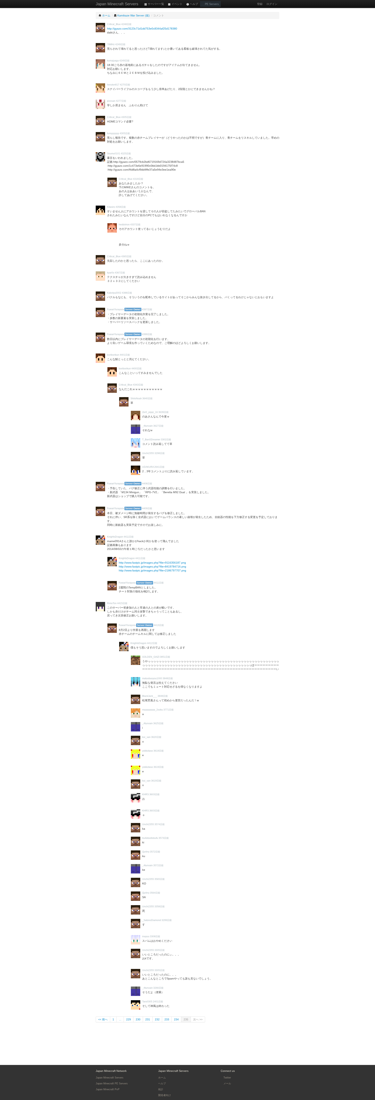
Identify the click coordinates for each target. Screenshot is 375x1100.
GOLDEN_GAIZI (150, 657)
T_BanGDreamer (151, 439)
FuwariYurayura (115, 309)
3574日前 (159, 824)
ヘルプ (193, 3)
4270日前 (125, 84)
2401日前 (158, 1001)
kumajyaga (113, 60)
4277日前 (121, 101)
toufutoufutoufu (150, 838)
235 (186, 1019)
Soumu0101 (113, 153)
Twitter (227, 1077)
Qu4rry (145, 851)
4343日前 (138, 384)
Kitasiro (111, 207)
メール (227, 1083)
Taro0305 (147, 1001)
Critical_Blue (114, 24)
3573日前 (164, 838)
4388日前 (127, 292)
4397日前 (147, 309)
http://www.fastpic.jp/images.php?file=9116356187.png (152, 562)
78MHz (111, 44)
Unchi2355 (148, 453)
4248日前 (126, 24)
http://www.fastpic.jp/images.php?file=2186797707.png (152, 570)
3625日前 (158, 723)
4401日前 (125, 354)
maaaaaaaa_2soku (152, 709)
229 (128, 1019)
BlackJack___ (149, 696)
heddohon (124, 224)
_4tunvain (147, 426)
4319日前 (138, 179)
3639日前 (163, 412)
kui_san (146, 737)
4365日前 (126, 256)
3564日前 (155, 892)
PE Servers (211, 3)
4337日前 (135, 224)
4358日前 (121, 207)
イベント (176, 3)
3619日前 (159, 750)
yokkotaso (147, 750)
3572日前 (155, 851)
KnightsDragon (115, 536)
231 (147, 1019)
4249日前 (120, 44)
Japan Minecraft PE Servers (112, 1083)
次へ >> (198, 1019)
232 (157, 1019)
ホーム (162, 1077)
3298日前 (159, 453)
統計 (160, 1089)
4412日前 (152, 643)
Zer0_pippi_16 (150, 412)
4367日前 (120, 272)
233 (166, 1019)
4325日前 (126, 153)
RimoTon (112, 603)
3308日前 (155, 936)
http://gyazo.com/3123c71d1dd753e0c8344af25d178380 (142, 28)
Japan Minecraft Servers (117, 4)
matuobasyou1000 (152, 678)
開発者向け (164, 1095)
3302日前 (166, 439)
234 (176, 1019)
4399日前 (147, 334)
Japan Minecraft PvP (108, 1089)
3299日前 (167, 920)
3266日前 (158, 988)
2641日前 (159, 467)
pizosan (111, 101)
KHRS (145, 794)
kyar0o (110, 272)
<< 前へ (103, 1019)
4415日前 (122, 603)
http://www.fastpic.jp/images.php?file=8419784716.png (152, 566)
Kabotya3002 (114, 292)
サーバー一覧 (155, 3)
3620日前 (156, 737)
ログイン (271, 3)
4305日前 (126, 117)
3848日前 (168, 678)
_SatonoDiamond (151, 920)
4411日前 (129, 536)
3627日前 (158, 426)
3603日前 (154, 794)
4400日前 (136, 368)
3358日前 (159, 906)
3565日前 (159, 879)
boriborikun (113, 354)
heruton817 (113, 84)
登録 (259, 3)
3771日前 (168, 709)
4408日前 (147, 483)
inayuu (145, 936)
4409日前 (147, 508)
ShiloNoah (136, 398)
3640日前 (147, 398)
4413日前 (159, 625)
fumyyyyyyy (113, 133)
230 (138, 1019)
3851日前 (165, 657)
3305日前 (159, 950)
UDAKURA (148, 467)
